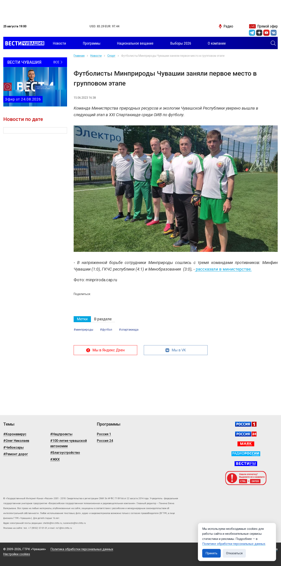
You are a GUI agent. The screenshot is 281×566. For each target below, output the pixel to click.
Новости (96, 55)
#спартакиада (128, 329)
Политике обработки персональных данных (233, 544)
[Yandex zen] (259, 33)
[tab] (82, 319)
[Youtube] (266, 33)
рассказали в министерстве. (223, 269)
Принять (211, 553)
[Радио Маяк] (245, 443)
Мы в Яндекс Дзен (109, 350)
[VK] (274, 33)
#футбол (106, 329)
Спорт (111, 55)
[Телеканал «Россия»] (246, 424)
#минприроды (83, 329)
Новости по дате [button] (23, 119)
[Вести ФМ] (246, 463)
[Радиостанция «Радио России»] (245, 453)
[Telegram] (252, 33)
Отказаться (234, 553)
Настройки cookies (16, 554)
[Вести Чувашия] (23, 43)
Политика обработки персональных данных (81, 549)
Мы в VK (179, 350)
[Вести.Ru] (246, 434)
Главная (79, 55)
